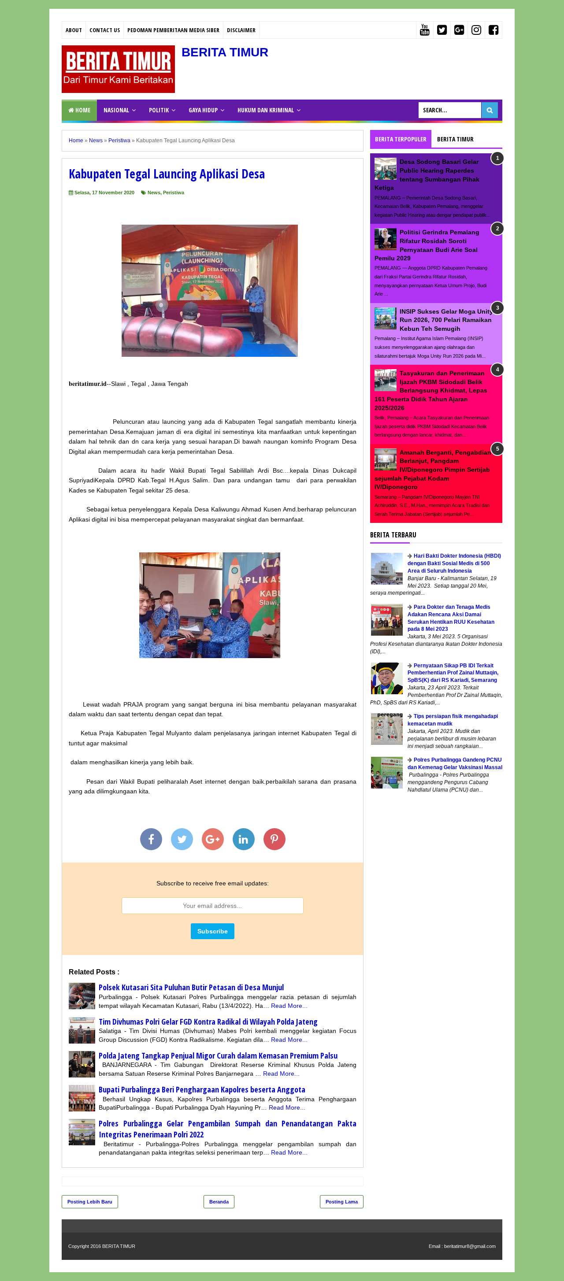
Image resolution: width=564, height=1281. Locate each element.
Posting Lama (342, 1201)
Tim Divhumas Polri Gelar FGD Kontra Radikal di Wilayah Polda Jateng (208, 1021)
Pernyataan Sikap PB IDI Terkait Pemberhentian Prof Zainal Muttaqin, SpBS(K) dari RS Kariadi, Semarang (453, 673)
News (154, 192)
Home (82, 110)
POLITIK (159, 110)
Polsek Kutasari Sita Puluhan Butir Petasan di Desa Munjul (191, 987)
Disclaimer (241, 30)
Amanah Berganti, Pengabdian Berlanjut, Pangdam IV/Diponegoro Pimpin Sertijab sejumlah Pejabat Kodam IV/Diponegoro (433, 469)
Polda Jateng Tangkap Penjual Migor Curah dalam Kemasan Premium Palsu (218, 1055)
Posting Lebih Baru (89, 1201)
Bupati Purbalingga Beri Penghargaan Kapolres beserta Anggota (202, 1089)
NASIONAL (116, 110)
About (74, 30)
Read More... (289, 1005)
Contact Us (104, 30)
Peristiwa (173, 192)
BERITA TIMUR (225, 52)
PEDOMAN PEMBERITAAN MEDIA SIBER (173, 30)
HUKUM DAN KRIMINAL (265, 110)
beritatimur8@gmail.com (470, 1246)
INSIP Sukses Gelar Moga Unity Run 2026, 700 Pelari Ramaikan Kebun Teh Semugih (446, 320)
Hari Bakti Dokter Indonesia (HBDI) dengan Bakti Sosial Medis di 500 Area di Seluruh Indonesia (454, 563)
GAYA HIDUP (203, 110)
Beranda (219, 1201)
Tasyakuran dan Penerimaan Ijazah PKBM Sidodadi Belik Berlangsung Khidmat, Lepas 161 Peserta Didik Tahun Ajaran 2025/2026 (431, 390)
